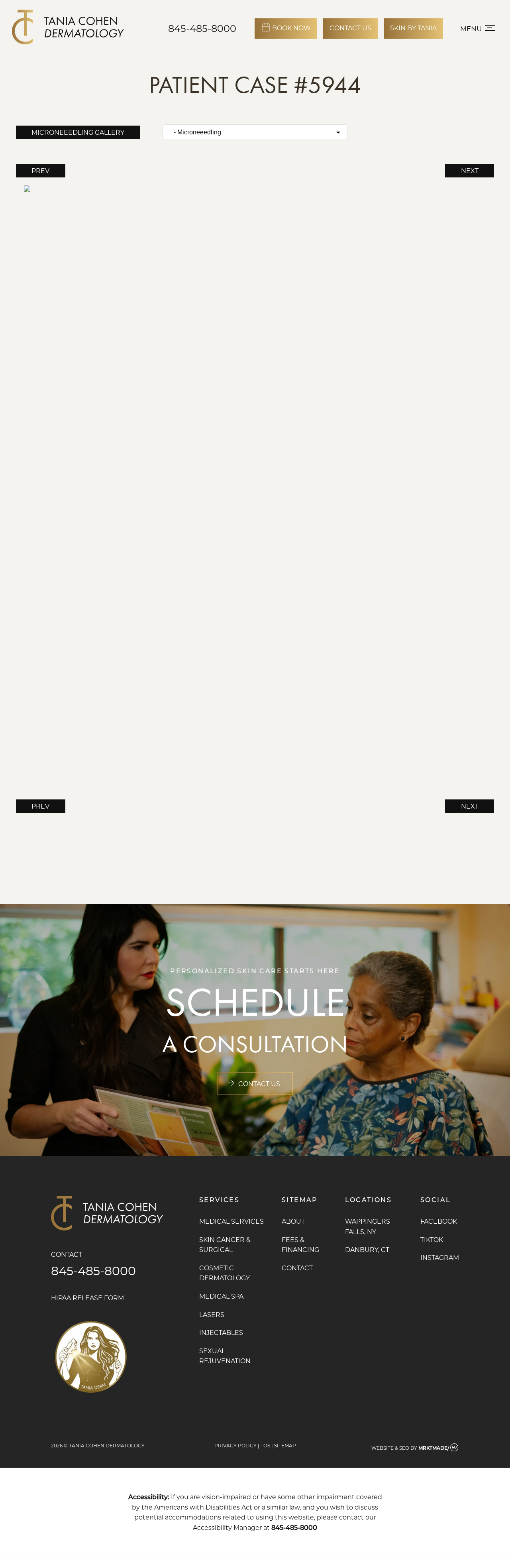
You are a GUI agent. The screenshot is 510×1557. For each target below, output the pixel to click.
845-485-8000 (202, 28)
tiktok (431, 1239)
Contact (297, 1268)
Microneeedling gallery (77, 132)
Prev (40, 170)
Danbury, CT (367, 1249)
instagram (439, 1257)
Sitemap (285, 1445)
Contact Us (259, 1083)
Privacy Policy (235, 1445)
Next (470, 170)
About (293, 1221)
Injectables (221, 1332)
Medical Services (231, 1221)
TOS (265, 1445)
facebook (438, 1221)
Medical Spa (221, 1296)
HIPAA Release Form (87, 1297)
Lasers (211, 1314)
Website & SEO (390, 1448)
